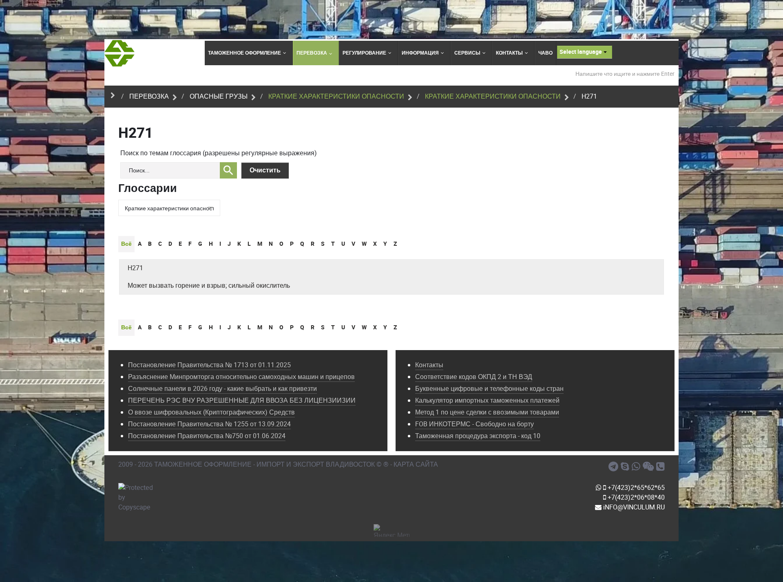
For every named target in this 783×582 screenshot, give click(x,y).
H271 (135, 268)
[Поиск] (228, 170)
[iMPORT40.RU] (626, 467)
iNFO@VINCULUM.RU (633, 507)
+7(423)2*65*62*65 (635, 487)
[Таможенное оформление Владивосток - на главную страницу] (119, 53)
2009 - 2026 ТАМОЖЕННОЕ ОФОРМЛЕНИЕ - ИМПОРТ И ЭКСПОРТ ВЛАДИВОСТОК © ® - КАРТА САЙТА (278, 464)
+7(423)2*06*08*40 (635, 497)
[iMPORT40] (614, 467)
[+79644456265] (637, 467)
